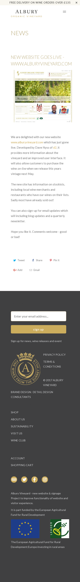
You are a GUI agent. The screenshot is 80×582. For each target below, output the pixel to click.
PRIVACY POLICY (54, 354)
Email (37, 270)
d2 (55, 147)
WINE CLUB (18, 440)
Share (39, 260)
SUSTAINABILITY (22, 426)
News (19, 33)
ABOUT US (18, 419)
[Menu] (64, 11)
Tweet (21, 260)
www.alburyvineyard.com (27, 142)
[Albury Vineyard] (26, 13)
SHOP (14, 412)
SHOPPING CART (22, 465)
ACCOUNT (18, 458)
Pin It (56, 260)
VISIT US (16, 433)
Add (19, 270)
